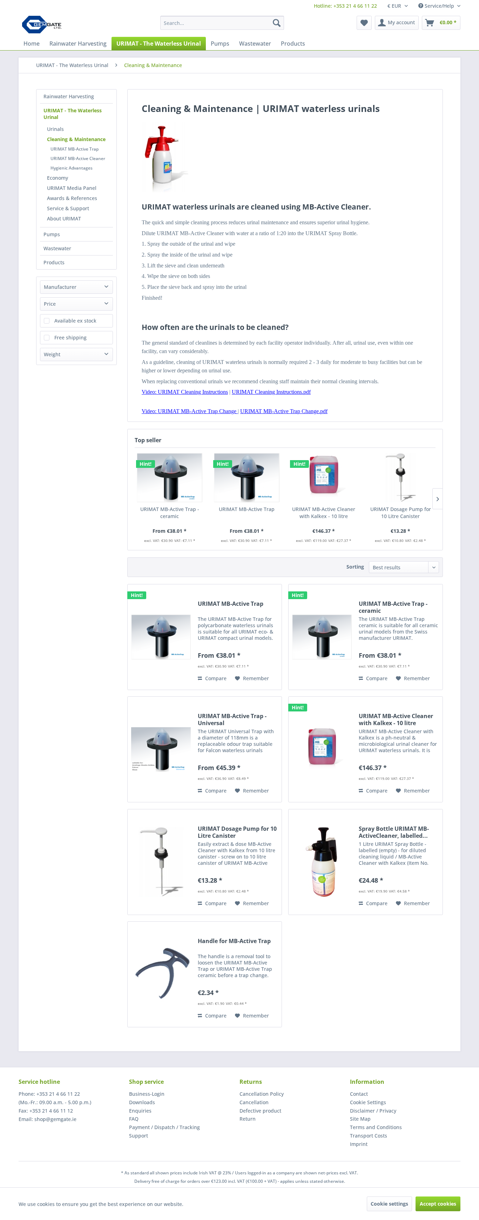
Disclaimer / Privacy (373, 1110)
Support (138, 1135)
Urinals (55, 129)
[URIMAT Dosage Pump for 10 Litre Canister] (400, 477)
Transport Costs (368, 1135)
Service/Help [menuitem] (439, 5)
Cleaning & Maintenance (76, 139)
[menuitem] (345, 5)
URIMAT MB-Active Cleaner (77, 158)
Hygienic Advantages (71, 168)
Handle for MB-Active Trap (234, 941)
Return (248, 1118)
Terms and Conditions (376, 1127)
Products (54, 262)
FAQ (134, 1118)
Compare (215, 678)
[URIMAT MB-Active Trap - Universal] (161, 749)
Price (50, 303)
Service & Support (68, 208)
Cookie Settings (368, 1102)
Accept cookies (438, 1203)
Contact (359, 1093)
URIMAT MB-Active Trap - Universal (232, 719)
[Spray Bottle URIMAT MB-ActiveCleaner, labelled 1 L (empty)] (322, 862)
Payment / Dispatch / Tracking (164, 1127)
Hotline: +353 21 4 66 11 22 (345, 5)
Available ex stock (75, 320)
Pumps (51, 234)
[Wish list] (364, 23)
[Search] (276, 23)
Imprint (358, 1144)
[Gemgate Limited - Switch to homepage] (44, 24)
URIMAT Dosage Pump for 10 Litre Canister (400, 512)
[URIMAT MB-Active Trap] (247, 477)
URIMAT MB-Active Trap (74, 149)
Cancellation (254, 1102)
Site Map (360, 1118)
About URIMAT (64, 218)
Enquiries (140, 1110)
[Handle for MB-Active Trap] (161, 974)
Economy (57, 177)
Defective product (260, 1110)
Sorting (355, 566)
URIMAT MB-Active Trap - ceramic (169, 512)
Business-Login (146, 1093)
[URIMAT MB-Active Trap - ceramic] (169, 477)
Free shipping (70, 337)
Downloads (142, 1102)
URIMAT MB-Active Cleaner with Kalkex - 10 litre (323, 512)
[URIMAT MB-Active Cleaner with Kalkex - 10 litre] (323, 477)
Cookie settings (389, 1203)
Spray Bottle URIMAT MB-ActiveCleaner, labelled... (394, 832)
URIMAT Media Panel (71, 188)
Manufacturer (60, 287)
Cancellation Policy (262, 1093)
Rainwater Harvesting (68, 96)
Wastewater (57, 248)
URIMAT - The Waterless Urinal (72, 113)
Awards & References (72, 198)
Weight (52, 354)
